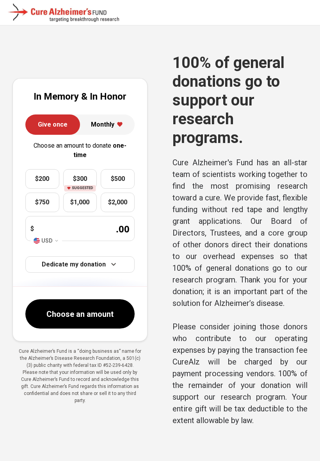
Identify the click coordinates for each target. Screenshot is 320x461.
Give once (53, 124)
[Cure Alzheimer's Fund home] (63, 13)
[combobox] (46, 240)
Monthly (102, 124)
